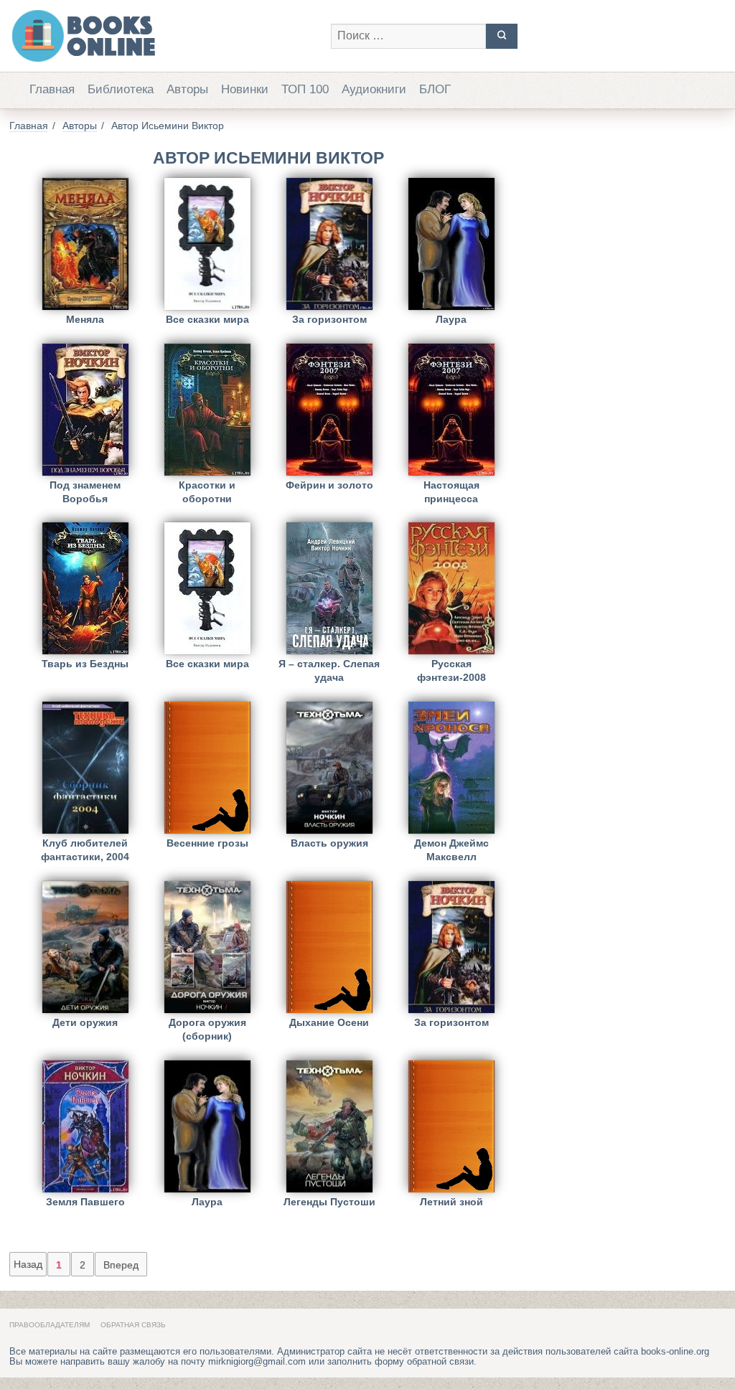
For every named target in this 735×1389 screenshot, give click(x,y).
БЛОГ (435, 89)
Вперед (121, 1265)
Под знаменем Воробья (85, 491)
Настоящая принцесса (451, 491)
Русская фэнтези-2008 (451, 670)
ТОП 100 (305, 89)
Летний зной (451, 1201)
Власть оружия (329, 843)
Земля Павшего (85, 1201)
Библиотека (121, 89)
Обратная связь (133, 1325)
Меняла (85, 319)
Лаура (451, 319)
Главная (52, 89)
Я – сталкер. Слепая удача (329, 670)
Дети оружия (85, 1022)
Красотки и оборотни (207, 491)
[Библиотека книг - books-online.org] (163, 36)
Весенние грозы (207, 843)
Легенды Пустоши (329, 1201)
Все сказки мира (207, 319)
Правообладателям (49, 1325)
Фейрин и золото (329, 485)
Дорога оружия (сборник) (207, 1029)
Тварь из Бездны (85, 663)
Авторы (187, 89)
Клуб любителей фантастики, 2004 (85, 849)
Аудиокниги (374, 89)
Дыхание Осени (329, 1022)
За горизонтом (329, 319)
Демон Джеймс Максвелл (451, 849)
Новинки (244, 89)
